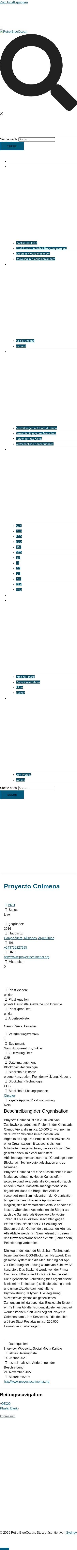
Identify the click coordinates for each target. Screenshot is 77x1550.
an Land (21, 346)
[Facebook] (6, 919)
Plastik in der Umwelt (21, 161)
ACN (19, 525)
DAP (18, 547)
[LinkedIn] (17, 919)
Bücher (20, 692)
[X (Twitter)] (12, 919)
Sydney (71, 1532)
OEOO (5, 1403)
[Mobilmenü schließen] (1, 152)
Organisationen (17, 449)
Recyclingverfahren (28, 682)
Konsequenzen (17, 351)
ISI (17, 563)
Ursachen (14, 166)
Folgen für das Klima (29, 438)
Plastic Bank (9, 1408)
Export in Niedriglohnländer (33, 253)
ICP (18, 573)
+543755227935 (15, 947)
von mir (20, 779)
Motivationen (16, 698)
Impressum (7, 1416)
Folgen (12, 264)
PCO (19, 536)
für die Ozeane (25, 340)
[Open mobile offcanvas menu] (1, 27)
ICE (18, 568)
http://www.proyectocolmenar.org (26, 957)
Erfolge (12, 595)
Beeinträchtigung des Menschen (36, 433)
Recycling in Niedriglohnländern (35, 258)
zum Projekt (23, 774)
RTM (19, 584)
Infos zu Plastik (25, 676)
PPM (19, 589)
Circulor (9, 1095)
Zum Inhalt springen (14, 2)
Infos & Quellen (17, 600)
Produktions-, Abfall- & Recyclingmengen (41, 248)
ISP (18, 557)
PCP (18, 579)
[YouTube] (23, 919)
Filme (19, 687)
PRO (19, 531)
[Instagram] (29, 919)
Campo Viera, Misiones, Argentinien (29, 938)
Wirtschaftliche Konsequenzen (35, 443)
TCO (19, 541)
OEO (19, 552)
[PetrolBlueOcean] (13, 31)
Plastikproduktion (26, 242)
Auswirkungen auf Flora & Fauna (36, 428)
